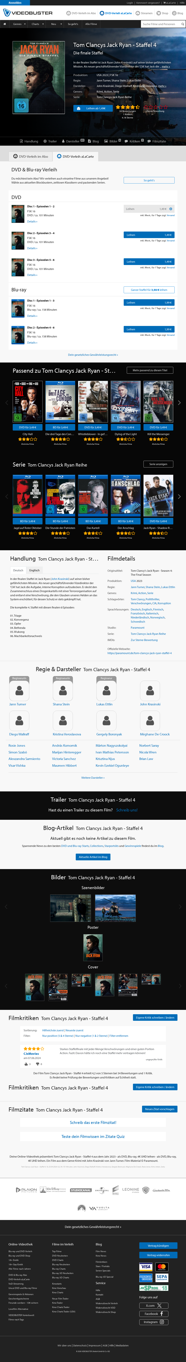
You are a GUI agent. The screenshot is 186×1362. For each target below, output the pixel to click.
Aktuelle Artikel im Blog (93, 857)
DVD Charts (57, 1260)
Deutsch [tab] (18, 570)
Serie (116, 91)
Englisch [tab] (34, 570)
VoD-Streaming (16, 1283)
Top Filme (57, 1251)
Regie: (77, 80)
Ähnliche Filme (27, 444)
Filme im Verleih (63, 1244)
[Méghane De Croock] (150, 721)
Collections (96, 846)
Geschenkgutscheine (19, 1298)
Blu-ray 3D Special (104, 1276)
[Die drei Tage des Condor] (60, 402)
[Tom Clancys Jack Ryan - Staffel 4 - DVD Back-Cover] (58, 987)
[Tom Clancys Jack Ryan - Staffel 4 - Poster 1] (93, 947)
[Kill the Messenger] (158, 402)
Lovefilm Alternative (18, 1308)
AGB (98, 1298)
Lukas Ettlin (134, 80)
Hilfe (98, 1290)
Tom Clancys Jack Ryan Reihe (114, 97)
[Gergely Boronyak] (106, 721)
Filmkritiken (101, 1261)
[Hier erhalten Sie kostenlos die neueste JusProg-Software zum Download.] (153, 1287)
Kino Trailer (57, 1302)
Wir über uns (64, 1345)
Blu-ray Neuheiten (61, 1264)
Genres (17, 24)
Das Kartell (93, 528)
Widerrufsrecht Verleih (107, 1303)
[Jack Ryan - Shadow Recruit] (158, 495)
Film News (101, 1251)
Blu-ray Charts (59, 1268)
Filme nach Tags (16, 1319)
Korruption (164, 603)
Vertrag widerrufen (158, 1255)
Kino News (101, 1255)
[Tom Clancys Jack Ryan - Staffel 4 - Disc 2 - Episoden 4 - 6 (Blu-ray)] (18, 335)
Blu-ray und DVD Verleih (20, 1251)
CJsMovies (31, 1054)
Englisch (147, 609)
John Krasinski (105, 86)
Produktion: (80, 75)
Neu (53, 24)
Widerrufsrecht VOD (105, 1307)
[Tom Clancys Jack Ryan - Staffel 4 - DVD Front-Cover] (34, 987)
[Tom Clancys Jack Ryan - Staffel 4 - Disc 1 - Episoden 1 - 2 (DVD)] (18, 214)
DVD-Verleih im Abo (84, 13)
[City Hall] (28, 402)
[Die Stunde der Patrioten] (60, 495)
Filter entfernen (119, 1036)
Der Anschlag (126, 528)
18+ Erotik (14, 1260)
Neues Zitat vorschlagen (159, 1109)
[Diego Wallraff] (19, 721)
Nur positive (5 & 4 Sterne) (58, 1036)
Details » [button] (32, 221)
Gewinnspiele (133, 846)
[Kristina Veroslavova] (63, 721)
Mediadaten (122, 1345)
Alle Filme (91, 24)
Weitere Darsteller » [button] (93, 777)
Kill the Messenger (158, 434)
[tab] (30, 156)
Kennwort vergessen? (148, 2)
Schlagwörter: (116, 599)
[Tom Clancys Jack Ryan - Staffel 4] (39, 77)
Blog (180, 13)
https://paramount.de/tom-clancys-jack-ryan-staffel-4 (140, 653)
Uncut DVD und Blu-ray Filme (23, 1288)
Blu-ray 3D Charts (60, 1277)
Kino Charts (57, 1292)
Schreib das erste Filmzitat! (93, 1122)
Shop (165, 13)
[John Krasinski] (150, 691)
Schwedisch (138, 621)
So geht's (73, 24)
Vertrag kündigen (158, 1245)
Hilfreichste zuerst (53, 1030)
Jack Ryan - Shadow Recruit (158, 528)
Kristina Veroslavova (145, 86)
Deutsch (136, 609)
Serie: (76, 97)
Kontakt (99, 1294)
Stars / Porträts (103, 1266)
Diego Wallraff (123, 86)
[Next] (179, 402)
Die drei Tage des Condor (60, 434)
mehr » (166, 66)
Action (108, 91)
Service (101, 1283)
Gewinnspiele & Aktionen (21, 1294)
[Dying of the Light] (126, 402)
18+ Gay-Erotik (16, 1264)
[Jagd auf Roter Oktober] (28, 495)
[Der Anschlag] (126, 495)
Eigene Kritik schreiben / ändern (155, 1017)
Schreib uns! (127, 810)
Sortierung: (30, 1030)
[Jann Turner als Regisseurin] (19, 691)
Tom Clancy (138, 599)
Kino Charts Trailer (60, 1307)
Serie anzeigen (158, 464)
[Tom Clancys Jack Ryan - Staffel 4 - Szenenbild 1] (70, 908)
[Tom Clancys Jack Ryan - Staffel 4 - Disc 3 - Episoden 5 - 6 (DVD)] (18, 267)
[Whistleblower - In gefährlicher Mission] (93, 402)
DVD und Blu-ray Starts (75, 846)
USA (99, 75)
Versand (171, 215)
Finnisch (158, 609)
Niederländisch (140, 617)
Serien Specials (103, 1270)
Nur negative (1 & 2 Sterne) (91, 1036)
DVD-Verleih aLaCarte (118, 13)
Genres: (77, 91)
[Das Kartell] (93, 495)
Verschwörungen (141, 603)
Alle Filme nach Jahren (20, 1268)
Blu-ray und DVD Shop (19, 1255)
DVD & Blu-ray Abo (18, 1274)
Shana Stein (119, 80)
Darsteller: (79, 86)
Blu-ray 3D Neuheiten (62, 1273)
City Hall (28, 434)
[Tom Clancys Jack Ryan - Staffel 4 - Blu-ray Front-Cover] (104, 987)
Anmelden (15, 2)
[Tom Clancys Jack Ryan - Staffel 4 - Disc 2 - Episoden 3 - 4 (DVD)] (18, 241)
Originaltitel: (115, 570)
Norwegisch (157, 617)
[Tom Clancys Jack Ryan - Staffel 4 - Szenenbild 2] (115, 908)
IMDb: (111, 640)
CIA (154, 603)
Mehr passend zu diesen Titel (150, 370)
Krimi (100, 91)
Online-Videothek (21, 1244)
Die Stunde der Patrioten (60, 528)
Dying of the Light (126, 434)
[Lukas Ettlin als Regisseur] (106, 691)
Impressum (95, 1345)
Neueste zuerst (74, 1030)
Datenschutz (80, 1345)
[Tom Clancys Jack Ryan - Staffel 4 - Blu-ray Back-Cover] (128, 987)
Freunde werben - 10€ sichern (23, 1302)
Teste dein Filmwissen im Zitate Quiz (93, 1136)
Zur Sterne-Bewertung (144, 640)
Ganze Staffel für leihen (149, 290)
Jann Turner (103, 80)
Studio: (112, 627)
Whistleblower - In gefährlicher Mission (93, 434)
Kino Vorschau (59, 1288)
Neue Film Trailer (60, 1298)
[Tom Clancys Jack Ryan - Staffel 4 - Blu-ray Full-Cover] (151, 987)
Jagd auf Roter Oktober (28, 528)
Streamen (147, 13)
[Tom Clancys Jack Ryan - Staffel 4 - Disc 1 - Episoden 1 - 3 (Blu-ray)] (18, 308)
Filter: (27, 1036)
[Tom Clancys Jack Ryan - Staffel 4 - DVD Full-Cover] (81, 987)
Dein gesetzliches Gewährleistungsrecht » (93, 355)
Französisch (138, 613)
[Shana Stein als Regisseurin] (63, 691)
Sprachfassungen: (118, 609)
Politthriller (152, 599)
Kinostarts (57, 1283)
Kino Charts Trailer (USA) (63, 1311)
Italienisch (152, 613)
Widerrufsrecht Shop (106, 1312)
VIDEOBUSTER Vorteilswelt (21, 1315)
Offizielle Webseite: (119, 649)
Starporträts (111, 846)
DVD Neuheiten (60, 1255)
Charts (35, 24)
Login (130, 2)
